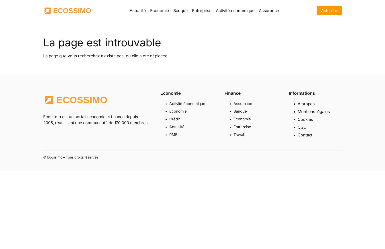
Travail (239, 134)
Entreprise (242, 127)
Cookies (305, 119)
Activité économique (187, 103)
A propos (306, 103)
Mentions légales (314, 111)
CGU (302, 127)
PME (173, 134)
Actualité (329, 10)
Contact (305, 135)
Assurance (242, 103)
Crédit (174, 119)
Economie (178, 111)
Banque (240, 111)
